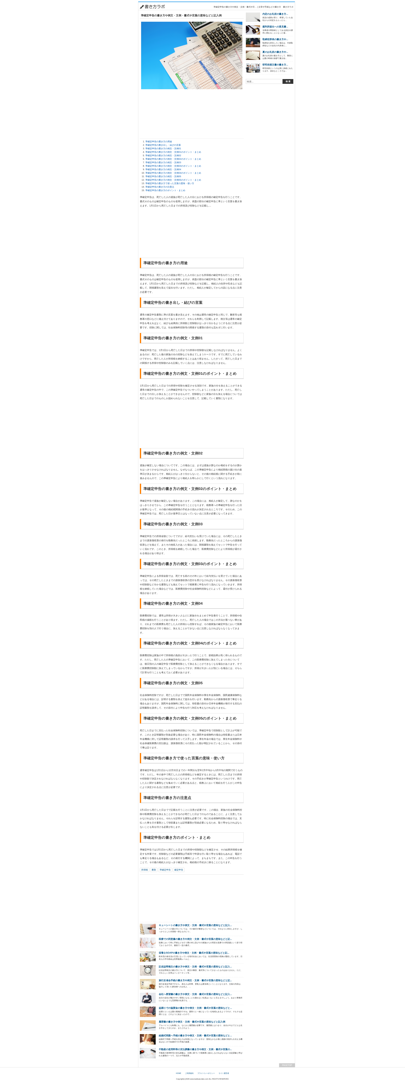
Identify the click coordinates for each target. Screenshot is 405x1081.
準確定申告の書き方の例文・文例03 (163, 162)
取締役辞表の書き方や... (275, 39)
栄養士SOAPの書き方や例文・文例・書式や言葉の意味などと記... (194, 952)
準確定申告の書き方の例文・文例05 (163, 176)
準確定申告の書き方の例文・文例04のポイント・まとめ (173, 173)
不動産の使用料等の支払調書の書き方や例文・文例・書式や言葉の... (195, 1049)
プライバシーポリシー (206, 1073)
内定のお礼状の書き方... (275, 14)
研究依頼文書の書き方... (275, 64)
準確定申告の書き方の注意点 (159, 187)
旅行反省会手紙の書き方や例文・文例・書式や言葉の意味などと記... (195, 980)
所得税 (144, 870)
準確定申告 (165, 870)
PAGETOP (287, 1065)
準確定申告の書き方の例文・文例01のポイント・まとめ (173, 152)
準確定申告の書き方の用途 (158, 141)
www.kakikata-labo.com (199, 1079)
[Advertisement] (122, 49)
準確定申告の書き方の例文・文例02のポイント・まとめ (173, 159)
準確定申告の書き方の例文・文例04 (163, 169)
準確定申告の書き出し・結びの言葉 (163, 145)
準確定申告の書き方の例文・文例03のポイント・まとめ (173, 166)
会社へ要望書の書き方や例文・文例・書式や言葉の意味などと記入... (195, 994)
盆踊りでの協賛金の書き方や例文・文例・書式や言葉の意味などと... (195, 1008)
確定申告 (178, 870)
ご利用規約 (189, 1073)
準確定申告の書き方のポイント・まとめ (165, 190)
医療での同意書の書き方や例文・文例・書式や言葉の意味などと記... (195, 939)
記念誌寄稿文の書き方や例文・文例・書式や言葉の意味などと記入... (195, 966)
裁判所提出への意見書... (275, 26)
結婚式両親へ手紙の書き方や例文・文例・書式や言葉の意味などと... (195, 1035)
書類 (154, 870)
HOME (178, 1073)
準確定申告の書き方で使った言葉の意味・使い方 (169, 183)
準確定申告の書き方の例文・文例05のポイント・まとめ (173, 180)
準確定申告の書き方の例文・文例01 (163, 148)
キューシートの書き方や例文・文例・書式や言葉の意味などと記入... (195, 925)
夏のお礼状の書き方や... (275, 52)
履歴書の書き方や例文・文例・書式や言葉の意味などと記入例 (192, 1021)
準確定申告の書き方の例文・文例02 (163, 155)
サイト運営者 (224, 1073)
